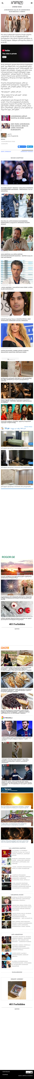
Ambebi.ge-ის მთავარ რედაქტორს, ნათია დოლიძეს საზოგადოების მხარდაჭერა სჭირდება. (21, 899)
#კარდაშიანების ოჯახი (8, 141)
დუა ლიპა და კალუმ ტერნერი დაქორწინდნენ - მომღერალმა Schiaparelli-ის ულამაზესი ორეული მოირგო (15, 222)
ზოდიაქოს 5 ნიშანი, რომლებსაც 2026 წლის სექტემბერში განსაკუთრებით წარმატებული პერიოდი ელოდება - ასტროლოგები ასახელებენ (21, 948)
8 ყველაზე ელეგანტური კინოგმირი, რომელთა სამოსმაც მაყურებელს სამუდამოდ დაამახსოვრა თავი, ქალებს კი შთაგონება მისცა (21, 878)
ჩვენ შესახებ (6, 1071)
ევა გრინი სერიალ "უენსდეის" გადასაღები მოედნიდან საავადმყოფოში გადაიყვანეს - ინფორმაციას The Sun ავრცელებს (17, 189)
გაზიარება (23, 146)
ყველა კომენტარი (6, 151)
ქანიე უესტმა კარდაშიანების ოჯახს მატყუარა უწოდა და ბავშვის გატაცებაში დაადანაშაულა (20, 127)
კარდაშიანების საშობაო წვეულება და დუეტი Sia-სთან (20, 117)
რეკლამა (5, 1074)
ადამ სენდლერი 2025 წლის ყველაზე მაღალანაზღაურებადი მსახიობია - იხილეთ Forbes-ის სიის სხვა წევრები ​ (16, 256)
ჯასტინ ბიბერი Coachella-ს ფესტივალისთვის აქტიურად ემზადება (20, 955)
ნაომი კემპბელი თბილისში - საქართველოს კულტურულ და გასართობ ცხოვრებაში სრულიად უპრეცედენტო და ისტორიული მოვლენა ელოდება (21, 886)
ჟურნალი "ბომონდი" (17, 979)
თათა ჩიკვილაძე (12, 136)
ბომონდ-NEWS (17, 7)
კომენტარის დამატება (27, 151)
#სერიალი (4, 143)
